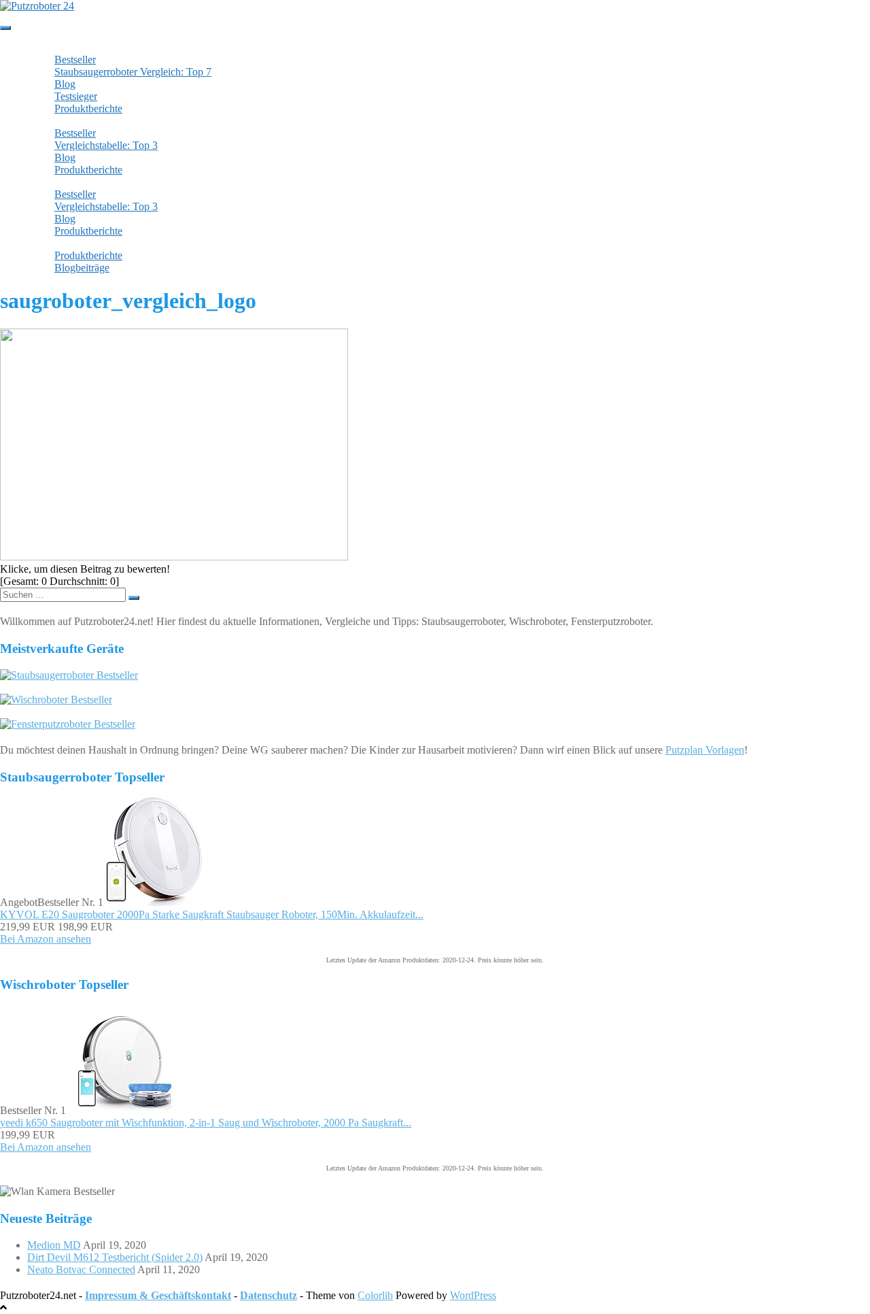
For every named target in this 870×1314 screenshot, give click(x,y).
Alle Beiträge (69, 243)
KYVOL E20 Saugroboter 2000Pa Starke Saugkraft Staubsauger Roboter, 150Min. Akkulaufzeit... (211, 914)
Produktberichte (88, 108)
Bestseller (75, 59)
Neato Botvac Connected (81, 1269)
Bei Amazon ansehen (45, 939)
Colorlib (375, 1295)
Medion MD (54, 1245)
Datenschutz (268, 1295)
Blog (64, 84)
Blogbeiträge (81, 267)
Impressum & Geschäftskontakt (158, 1295)
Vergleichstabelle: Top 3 (106, 145)
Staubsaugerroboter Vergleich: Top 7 (132, 72)
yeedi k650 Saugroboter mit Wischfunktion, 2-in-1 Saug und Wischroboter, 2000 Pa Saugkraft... (205, 1122)
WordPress (473, 1295)
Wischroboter (68, 121)
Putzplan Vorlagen (704, 750)
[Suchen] (133, 598)
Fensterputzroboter (79, 182)
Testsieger (75, 96)
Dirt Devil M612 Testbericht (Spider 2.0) (115, 1257)
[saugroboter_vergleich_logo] (174, 556)
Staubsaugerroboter (81, 47)
